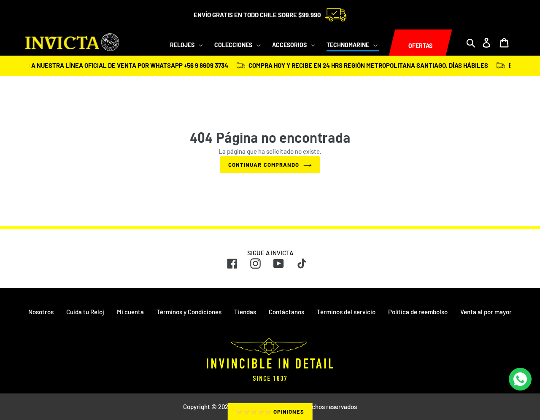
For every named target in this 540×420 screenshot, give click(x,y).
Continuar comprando (263, 164)
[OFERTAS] (389, 43)
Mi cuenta (130, 312)
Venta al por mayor (486, 312)
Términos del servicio (346, 312)
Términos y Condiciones (189, 312)
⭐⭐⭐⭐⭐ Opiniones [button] (270, 411)
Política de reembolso (418, 312)
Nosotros (41, 312)
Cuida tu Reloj (85, 312)
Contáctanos (286, 312)
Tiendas (245, 312)
